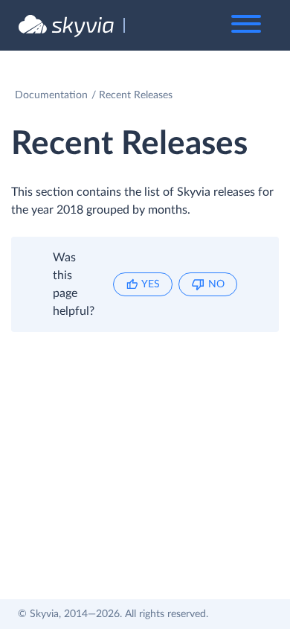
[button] (143, 284)
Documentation (51, 95)
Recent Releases (136, 95)
